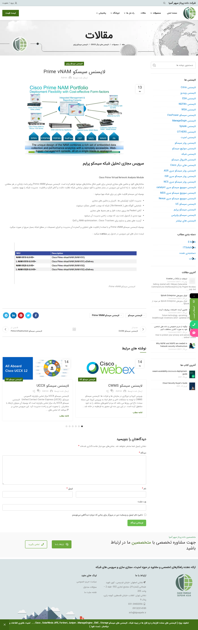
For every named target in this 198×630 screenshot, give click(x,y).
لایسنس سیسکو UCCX (53, 385)
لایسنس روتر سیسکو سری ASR (180, 171)
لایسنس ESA (189, 98)
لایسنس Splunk (187, 126)
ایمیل (70, 488)
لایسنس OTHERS (186, 132)
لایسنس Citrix (188, 87)
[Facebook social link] (36, 315)
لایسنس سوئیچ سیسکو (184, 148)
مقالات (192, 259)
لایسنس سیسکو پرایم (80, 44)
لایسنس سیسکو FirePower (181, 115)
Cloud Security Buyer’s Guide (175, 383)
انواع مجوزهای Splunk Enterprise (174, 295)
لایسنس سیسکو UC (87, 379)
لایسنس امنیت (188, 137)
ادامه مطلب (137, 413)
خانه (123, 45)
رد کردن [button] (4, 624)
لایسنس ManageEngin (184, 121)
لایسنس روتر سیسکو (185, 143)
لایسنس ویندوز (188, 93)
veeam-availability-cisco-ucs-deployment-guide (169, 373)
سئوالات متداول (90, 587)
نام (144, 488)
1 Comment (174, 282)
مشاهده (103, 233)
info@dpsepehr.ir (137, 612)
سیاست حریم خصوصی (87, 581)
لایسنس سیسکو (135, 315)
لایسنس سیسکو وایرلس (183, 215)
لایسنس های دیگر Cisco (100, 44)
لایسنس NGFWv (187, 104)
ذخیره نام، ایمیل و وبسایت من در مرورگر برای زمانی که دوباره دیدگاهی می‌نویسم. (107, 515)
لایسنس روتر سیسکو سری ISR (180, 176)
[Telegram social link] (6, 315)
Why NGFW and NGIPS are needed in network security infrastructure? (171, 345)
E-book (192, 242)
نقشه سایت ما (90, 592)
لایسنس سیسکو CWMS (125, 385)
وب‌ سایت (142, 501)
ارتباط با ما (59, 544)
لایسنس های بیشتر (186, 221)
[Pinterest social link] (21, 315)
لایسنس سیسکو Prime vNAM (105, 315)
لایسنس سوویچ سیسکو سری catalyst (176, 187)
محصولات (115, 44)
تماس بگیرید (33, 544)
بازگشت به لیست (74, 329)
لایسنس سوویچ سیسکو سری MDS (178, 193)
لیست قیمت (10, 13)
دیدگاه (142, 453)
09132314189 (139, 608)
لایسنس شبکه (188, 154)
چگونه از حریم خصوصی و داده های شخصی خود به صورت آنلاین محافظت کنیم (170, 328)
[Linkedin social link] (13, 315)
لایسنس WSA (188, 110)
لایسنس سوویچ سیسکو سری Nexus (177, 198)
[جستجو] (165, 3)
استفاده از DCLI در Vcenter (176, 278)
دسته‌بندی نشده (188, 253)
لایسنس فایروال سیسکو (184, 160)
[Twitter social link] (28, 315)
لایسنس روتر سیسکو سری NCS (180, 182)
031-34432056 (135, 604)
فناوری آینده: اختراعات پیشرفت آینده (173, 309)
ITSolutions (189, 248)
